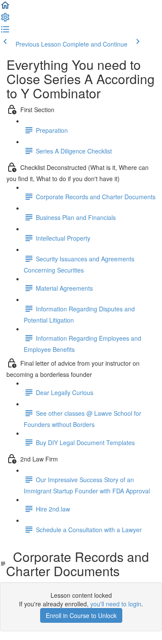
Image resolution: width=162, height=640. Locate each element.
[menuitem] (5, 20)
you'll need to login (115, 603)
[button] (5, 7)
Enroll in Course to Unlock (81, 615)
